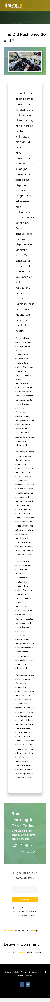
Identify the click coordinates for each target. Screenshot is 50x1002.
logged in (19, 952)
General (33, 931)
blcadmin (9, 931)
